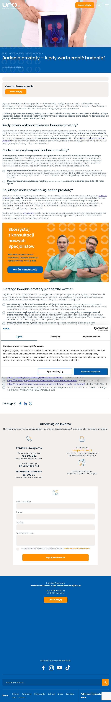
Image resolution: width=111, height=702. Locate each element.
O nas (60, 694)
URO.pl (4, 53)
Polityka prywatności (91, 694)
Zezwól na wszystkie (90, 371)
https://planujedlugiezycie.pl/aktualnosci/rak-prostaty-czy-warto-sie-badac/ (46, 384)
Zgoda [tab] (19, 337)
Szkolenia (70, 694)
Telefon (19, 522)
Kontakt (22, 697)
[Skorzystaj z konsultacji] (55, 252)
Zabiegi (51, 694)
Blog (10, 53)
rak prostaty (28, 213)
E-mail (19, 512)
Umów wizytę (84, 5)
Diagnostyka (39, 694)
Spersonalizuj (53, 371)
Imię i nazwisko (23, 501)
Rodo (83, 698)
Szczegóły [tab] (56, 337)
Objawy (15, 694)
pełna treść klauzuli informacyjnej (76, 548)
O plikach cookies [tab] (91, 337)
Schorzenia (27, 694)
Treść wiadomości (25, 533)
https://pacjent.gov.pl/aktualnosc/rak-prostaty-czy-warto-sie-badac (42, 380)
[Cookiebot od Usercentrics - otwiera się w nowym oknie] (96, 329)
